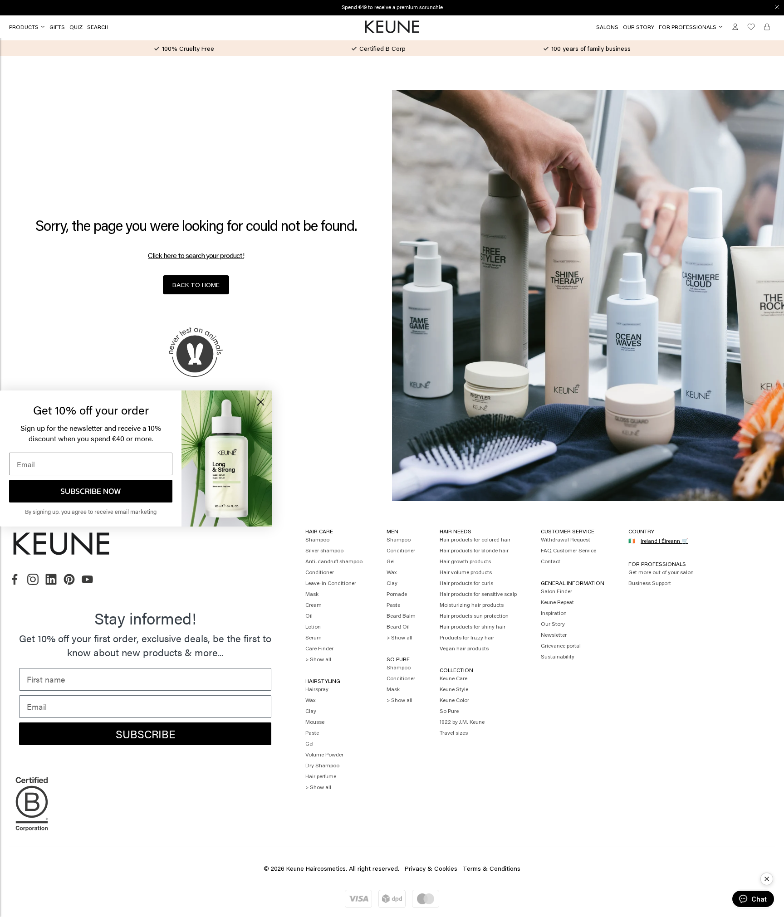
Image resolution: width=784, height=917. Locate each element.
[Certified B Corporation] (31, 835)
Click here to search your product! (196, 255)
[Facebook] (14, 580)
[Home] (392, 27)
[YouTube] (87, 580)
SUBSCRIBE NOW (90, 491)
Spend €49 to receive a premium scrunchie (392, 7)
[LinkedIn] (51, 580)
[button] (766, 879)
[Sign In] (735, 27)
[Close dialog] (777, 6)
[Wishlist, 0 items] (751, 27)
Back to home (196, 284)
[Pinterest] (69, 580)
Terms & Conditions (491, 868)
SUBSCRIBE (145, 733)
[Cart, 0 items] (767, 27)
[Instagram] (33, 580)
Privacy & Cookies (431, 868)
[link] (57, 27)
